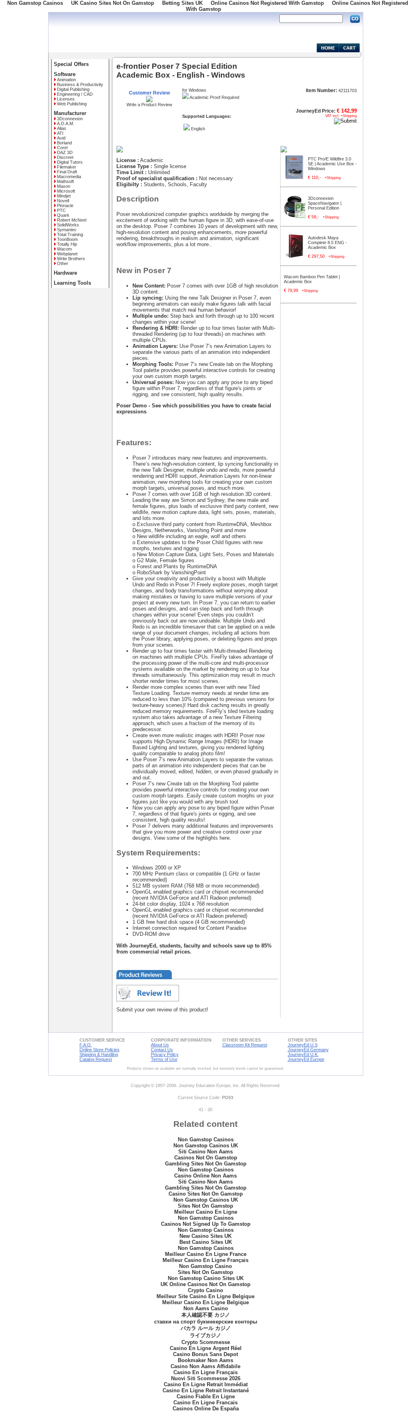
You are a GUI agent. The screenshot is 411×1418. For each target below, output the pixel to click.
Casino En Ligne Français (205, 1372)
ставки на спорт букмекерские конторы (205, 1322)
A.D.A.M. (65, 123)
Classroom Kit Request (244, 1044)
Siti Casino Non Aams (205, 1152)
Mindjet (64, 195)
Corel (62, 147)
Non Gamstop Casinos (206, 1139)
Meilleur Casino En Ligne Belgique (205, 1302)
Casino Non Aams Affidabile (205, 1366)
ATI (60, 133)
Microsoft (66, 191)
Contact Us (162, 1049)
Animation (66, 79)
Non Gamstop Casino (205, 1266)
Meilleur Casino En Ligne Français (205, 1260)
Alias (61, 128)
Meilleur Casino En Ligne (205, 1212)
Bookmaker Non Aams (205, 1360)
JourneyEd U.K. (303, 1054)
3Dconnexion (70, 118)
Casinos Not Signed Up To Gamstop (205, 1224)
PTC (61, 210)
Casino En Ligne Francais (205, 1403)
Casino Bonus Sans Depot (205, 1354)
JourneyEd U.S (302, 1044)
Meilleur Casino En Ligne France (205, 1254)
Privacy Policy (165, 1054)
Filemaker (66, 166)
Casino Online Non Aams (205, 1176)
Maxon (63, 186)
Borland (64, 142)
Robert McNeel (71, 220)
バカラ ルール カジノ (206, 1328)
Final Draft (67, 171)
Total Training (70, 234)
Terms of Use (164, 1059)
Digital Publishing (73, 89)
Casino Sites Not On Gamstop (206, 1194)
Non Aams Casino (205, 1308)
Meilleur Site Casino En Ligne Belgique (205, 1296)
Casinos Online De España (206, 1409)
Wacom (64, 249)
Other (62, 263)
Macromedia (69, 176)
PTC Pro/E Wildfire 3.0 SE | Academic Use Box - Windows (332, 163)
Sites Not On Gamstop (205, 1206)
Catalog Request (95, 1059)
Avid (61, 138)
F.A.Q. (85, 1044)
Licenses (66, 99)
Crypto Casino (205, 1290)
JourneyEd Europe (306, 1059)
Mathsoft (65, 181)
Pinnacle (65, 205)
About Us (160, 1044)
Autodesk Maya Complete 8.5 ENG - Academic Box (327, 242)
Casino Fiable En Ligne (206, 1396)
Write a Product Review (149, 104)
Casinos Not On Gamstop (205, 1158)
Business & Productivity (80, 84)
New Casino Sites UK (205, 1236)
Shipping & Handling (98, 1054)
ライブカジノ (205, 1335)
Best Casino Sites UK (205, 1242)
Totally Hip (67, 244)
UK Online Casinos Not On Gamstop (205, 1284)
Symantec (67, 229)
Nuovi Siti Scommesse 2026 (205, 1378)
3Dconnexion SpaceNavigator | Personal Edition (325, 203)
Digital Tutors (70, 162)
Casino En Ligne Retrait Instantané (206, 1390)
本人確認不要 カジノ (205, 1315)
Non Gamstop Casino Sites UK (206, 1278)
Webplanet (67, 253)
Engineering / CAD (75, 94)
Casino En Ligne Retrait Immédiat (206, 1384)
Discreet (65, 157)
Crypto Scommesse (205, 1342)
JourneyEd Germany (308, 1049)
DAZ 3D (65, 152)
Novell (63, 200)
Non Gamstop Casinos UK (205, 1146)
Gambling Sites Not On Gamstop (205, 1164)
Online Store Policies (99, 1049)
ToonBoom (67, 239)
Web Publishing (72, 103)
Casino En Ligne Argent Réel (206, 1348)
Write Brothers (71, 258)
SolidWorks (68, 224)
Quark (63, 215)
